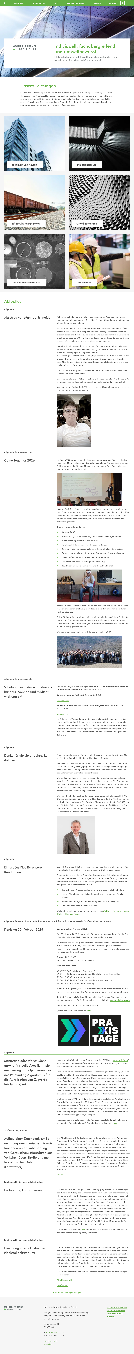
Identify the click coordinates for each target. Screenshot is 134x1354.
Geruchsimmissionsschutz (26, 282)
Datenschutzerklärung (117, 1307)
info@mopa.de (51, 1341)
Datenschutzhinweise (116, 1310)
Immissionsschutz (86, 165)
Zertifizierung (83, 282)
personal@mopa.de (120, 1000)
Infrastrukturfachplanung (26, 224)
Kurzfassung (62, 1285)
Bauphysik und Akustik (24, 165)
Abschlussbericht (64, 1280)
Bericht (60, 1175)
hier (89, 1011)
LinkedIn (48, 1344)
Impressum (111, 1317)
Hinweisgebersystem (115, 1314)
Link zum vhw (63, 700)
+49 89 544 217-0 (55, 1332)
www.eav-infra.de (120, 1060)
